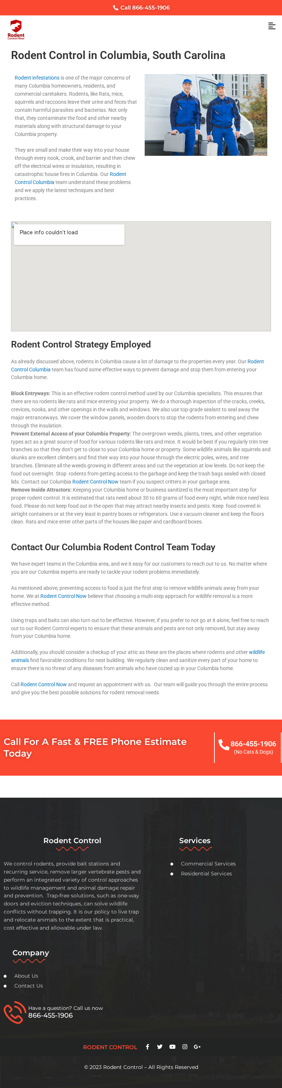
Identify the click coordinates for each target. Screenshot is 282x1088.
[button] (272, 26)
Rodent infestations (37, 78)
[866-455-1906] (223, 744)
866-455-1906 (253, 743)
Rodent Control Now (95, 482)
